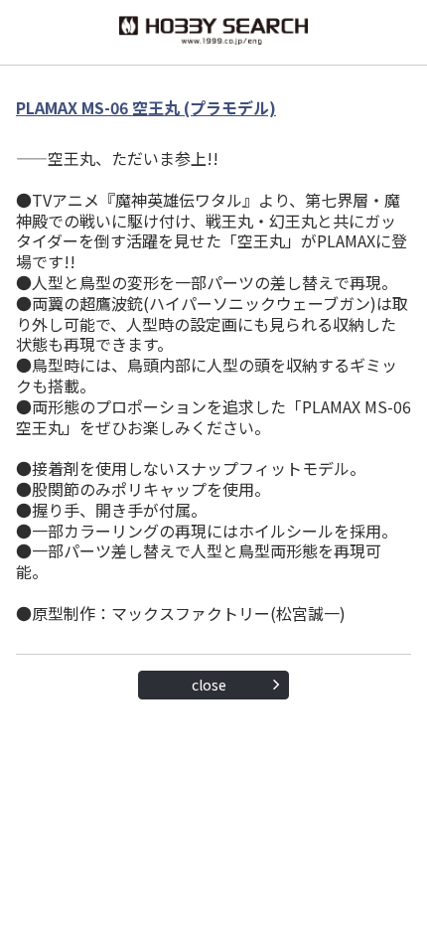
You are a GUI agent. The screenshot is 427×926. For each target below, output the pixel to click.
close (209, 684)
